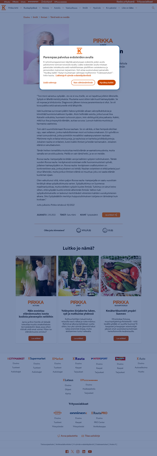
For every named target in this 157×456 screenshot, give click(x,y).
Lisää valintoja (49, 83)
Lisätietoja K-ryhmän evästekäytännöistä (73, 75)
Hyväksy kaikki (106, 83)
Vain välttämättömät (83, 83)
